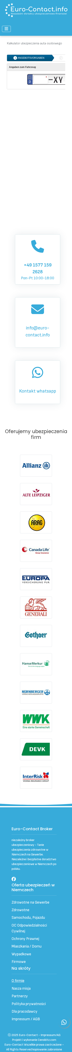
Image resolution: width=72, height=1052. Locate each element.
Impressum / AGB (26, 1019)
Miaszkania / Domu (27, 946)
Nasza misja (21, 988)
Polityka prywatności (29, 1004)
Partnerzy (20, 996)
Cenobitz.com (47, 1040)
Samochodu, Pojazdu (28, 917)
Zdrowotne (20, 910)
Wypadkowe (21, 954)
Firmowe (19, 962)
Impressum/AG (50, 1035)
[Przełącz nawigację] (6, 29)
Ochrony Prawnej (25, 939)
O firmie (18, 980)
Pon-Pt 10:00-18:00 (37, 271)
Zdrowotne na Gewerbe (30, 902)
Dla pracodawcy (24, 1011)
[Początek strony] (64, 1044)
